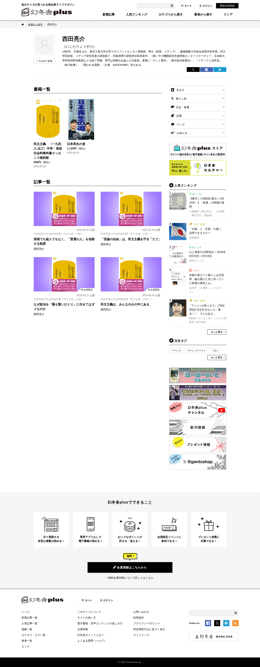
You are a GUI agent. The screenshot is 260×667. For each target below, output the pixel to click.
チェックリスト (197, 350)
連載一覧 (27, 629)
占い (216, 350)
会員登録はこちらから (132, 567)
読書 (179, 115)
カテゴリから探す (171, 14)
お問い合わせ (141, 611)
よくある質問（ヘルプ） (92, 640)
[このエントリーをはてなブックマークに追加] (226, 623)
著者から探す (203, 14)
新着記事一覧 (29, 617)
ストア (228, 14)
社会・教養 (182, 107)
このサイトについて (89, 611)
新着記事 (109, 14)
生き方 (180, 90)
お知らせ (182, 132)
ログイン (207, 5)
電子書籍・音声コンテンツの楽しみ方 (100, 623)
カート (188, 5)
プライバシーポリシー (146, 623)
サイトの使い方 (86, 617)
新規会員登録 (227, 5)
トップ (26, 611)
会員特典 (82, 629)
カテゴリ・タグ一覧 (33, 634)
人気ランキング (136, 14)
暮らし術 (181, 98)
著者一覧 (27, 640)
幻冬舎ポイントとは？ (90, 634)
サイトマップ (141, 634)
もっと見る (217, 332)
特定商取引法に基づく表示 (149, 629)
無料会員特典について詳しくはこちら (130, 577)
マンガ (181, 124)
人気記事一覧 (29, 623)
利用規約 (138, 617)
